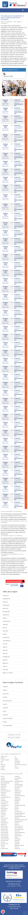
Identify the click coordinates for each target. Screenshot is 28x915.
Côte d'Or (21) (4, 803)
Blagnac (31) (5, 663)
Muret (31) (5, 653)
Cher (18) (3, 798)
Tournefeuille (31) (6, 640)
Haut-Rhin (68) (4, 826)
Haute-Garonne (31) (7, 700)
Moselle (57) (17, 800)
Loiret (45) (17, 782)
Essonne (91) (3, 814)
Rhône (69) (17, 818)
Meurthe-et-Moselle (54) (19, 795)
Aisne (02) (3, 778)
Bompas (2, 758)
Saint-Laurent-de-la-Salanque (21, 764)
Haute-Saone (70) (4, 832)
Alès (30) (5, 634)
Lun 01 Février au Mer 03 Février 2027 (18, 297)
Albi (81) (4, 618)
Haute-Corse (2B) (4, 827)
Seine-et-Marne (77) (19, 826)
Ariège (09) (5, 686)
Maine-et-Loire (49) (18, 786)
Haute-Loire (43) (4, 829)
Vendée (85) (17, 840)
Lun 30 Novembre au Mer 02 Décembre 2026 (19, 225)
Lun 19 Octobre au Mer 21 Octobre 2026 (19, 172)
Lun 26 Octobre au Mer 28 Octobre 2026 (19, 180)
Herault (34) (5, 707)
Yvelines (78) (17, 848)
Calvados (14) (3, 792)
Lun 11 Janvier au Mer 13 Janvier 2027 (18, 273)
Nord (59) (17, 803)
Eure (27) (3, 816)
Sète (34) (5, 627)
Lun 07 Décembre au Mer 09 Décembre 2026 (19, 233)
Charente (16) (3, 795)
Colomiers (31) (6, 637)
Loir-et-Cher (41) (18, 778)
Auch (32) (5, 666)
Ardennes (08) (4, 786)
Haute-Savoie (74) (4, 834)
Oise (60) (16, 806)
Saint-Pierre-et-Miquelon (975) (21, 819)
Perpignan (3, 769)
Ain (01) (2, 776)
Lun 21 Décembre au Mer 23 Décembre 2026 (19, 249)
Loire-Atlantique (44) (19, 781)
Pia (15, 756)
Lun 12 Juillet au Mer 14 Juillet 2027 (18, 481)
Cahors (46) (5, 669)
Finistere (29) (3, 819)
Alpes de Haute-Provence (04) (7, 781)
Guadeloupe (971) (4, 822)
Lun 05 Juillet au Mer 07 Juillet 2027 (18, 473)
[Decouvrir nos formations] (14, 583)
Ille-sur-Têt (3, 764)
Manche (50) (17, 787)
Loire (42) (16, 779)
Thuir (16, 766)
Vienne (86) (17, 842)
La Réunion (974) (4, 848)
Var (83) (16, 837)
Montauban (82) (6, 611)
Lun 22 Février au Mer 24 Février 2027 (18, 321)
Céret (2, 761)
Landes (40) (17, 776)
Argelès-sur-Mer (4, 756)
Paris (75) (16, 810)
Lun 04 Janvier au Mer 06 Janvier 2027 (18, 265)
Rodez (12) (5, 650)
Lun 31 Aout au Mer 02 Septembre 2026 (19, 111)
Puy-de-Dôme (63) (18, 814)
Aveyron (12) (5, 693)
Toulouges (17, 767)
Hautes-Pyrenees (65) (8, 718)
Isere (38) (3, 845)
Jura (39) (2, 846)
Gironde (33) (3, 821)
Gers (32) (5, 704)
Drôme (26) (3, 813)
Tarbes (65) (5, 624)
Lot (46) (4, 711)
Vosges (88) (17, 843)
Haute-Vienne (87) (4, 835)
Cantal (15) (3, 794)
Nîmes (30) (5, 602)
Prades (16, 758)
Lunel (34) (5, 643)
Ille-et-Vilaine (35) (4, 840)
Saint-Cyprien (17, 761)
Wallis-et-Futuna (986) (19, 845)
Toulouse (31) (6, 595)
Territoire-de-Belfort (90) (19, 832)
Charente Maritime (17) (5, 797)
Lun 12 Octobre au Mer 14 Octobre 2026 (19, 164)
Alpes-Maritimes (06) (5, 782)
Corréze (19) (3, 800)
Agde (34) (5, 647)
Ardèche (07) (3, 784)
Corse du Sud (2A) (4, 802)
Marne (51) (17, 789)
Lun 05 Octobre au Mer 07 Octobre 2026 (19, 156)
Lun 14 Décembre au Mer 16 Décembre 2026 (19, 241)
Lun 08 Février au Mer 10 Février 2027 (18, 305)
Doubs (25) (3, 811)
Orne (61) (17, 808)
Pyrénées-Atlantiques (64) (20, 816)
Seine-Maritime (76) (19, 827)
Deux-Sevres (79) (4, 808)
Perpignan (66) (6, 605)
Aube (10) (3, 787)
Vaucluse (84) (17, 838)
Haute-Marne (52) (4, 830)
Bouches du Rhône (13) (5, 790)
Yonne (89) (17, 846)
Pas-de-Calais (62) (18, 811)
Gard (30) (5, 697)
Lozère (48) (5, 714)
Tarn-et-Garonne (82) (7, 725)
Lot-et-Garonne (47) (19, 784)
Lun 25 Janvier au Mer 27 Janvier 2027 (18, 289)
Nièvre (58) (17, 802)
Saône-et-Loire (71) (18, 821)
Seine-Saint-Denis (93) (19, 829)
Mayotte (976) (17, 794)
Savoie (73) (17, 824)
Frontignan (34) (6, 656)
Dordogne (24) (4, 810)
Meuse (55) (17, 797)
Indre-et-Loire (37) (4, 843)
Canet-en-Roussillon (5, 759)
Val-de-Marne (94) (18, 835)
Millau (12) (5, 660)
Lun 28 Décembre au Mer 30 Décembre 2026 (19, 257)
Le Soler (2, 767)
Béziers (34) (5, 608)
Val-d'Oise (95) (18, 834)
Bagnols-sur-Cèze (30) (8, 672)
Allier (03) (3, 779)
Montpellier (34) (6, 598)
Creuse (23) (3, 806)
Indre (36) (3, 842)
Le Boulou (3, 766)
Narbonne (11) (6, 614)
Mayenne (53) (17, 792)
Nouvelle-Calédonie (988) (20, 805)
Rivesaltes (17, 759)
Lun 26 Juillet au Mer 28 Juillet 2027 (18, 497)
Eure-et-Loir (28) (4, 818)
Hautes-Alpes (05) (4, 837)
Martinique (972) (18, 790)
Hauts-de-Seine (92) (5, 838)
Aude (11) (5, 690)
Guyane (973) (3, 824)
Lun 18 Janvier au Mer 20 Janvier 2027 (18, 281)
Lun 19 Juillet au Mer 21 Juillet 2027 (18, 489)
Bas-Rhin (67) (3, 789)
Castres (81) (5, 631)
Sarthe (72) (17, 822)
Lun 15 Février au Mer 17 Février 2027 (18, 313)
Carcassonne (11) (6, 621)
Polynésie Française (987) (20, 813)
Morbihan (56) (17, 798)
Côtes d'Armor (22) (4, 805)
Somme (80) (17, 830)
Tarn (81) (5, 721)
